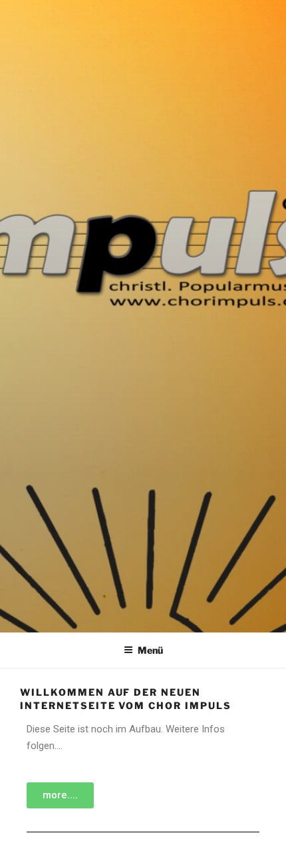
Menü (150, 650)
